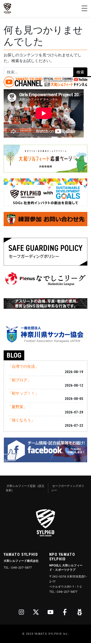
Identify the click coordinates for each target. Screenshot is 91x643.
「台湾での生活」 (23, 366)
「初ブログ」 (19, 379)
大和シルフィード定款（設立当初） (25, 488)
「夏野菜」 (17, 406)
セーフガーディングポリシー (67, 488)
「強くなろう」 (21, 420)
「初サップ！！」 (23, 393)
